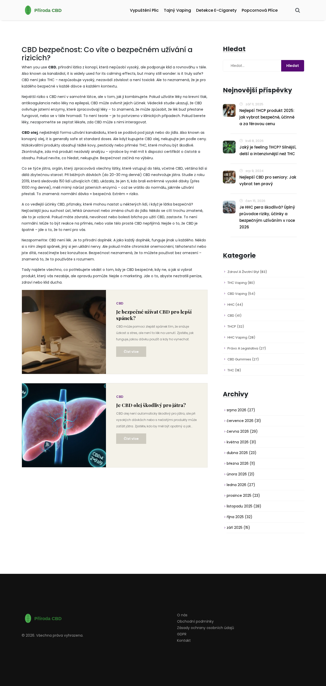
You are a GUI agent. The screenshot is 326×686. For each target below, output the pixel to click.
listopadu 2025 (244, 506)
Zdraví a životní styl (247, 271)
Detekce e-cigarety (216, 10)
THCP (235, 326)
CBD (119, 303)
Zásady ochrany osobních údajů (205, 627)
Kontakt (184, 640)
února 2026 (240, 474)
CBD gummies (243, 359)
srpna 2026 (241, 410)
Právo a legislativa (246, 348)
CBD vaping (241, 293)
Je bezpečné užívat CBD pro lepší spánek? (154, 315)
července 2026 (244, 420)
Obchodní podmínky (195, 621)
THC (234, 370)
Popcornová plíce (260, 10)
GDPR (181, 634)
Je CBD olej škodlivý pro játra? (151, 405)
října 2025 (239, 516)
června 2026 (242, 431)
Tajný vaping (177, 10)
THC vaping (241, 282)
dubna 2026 (241, 452)
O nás (182, 615)
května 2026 (241, 442)
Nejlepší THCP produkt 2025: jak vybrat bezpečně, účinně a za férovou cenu (266, 117)
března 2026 (241, 463)
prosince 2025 (243, 495)
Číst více (131, 351)
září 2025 (238, 527)
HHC (235, 304)
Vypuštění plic (144, 10)
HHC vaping (241, 337)
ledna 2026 (241, 484)
